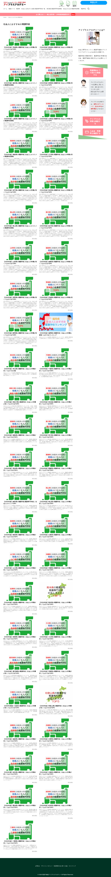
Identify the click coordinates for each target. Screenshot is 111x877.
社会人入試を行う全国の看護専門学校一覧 (33, 9)
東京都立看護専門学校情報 (54, 9)
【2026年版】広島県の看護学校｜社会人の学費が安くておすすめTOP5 (55, 536)
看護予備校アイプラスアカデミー (51, 874)
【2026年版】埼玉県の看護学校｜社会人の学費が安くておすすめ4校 (19, 370)
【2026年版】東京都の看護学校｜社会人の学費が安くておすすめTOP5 (55, 403)
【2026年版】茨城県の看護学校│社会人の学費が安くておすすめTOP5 (20, 48)
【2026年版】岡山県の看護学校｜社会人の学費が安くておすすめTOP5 (55, 502)
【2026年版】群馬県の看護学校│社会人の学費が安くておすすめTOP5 (56, 84)
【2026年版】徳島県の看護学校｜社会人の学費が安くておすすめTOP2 (19, 436)
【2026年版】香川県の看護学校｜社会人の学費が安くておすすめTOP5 (55, 436)
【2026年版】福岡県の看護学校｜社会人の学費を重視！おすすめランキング (55, 334)
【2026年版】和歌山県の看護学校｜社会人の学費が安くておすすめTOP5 (55, 707)
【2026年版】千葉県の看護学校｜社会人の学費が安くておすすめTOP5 (55, 370)
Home (5, 17)
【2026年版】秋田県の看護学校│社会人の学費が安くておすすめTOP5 (56, 191)
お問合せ (37, 866)
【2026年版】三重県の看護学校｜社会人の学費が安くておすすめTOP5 (19, 842)
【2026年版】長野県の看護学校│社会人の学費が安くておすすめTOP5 (20, 298)
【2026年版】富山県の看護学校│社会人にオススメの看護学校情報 (20, 227)
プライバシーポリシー (47, 866)
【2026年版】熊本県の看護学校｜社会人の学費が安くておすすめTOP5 (55, 603)
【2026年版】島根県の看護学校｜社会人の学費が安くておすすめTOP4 (19, 536)
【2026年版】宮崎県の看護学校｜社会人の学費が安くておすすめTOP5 (55, 672)
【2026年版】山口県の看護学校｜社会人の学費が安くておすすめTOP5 (19, 569)
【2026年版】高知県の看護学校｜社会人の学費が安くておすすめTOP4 (19, 469)
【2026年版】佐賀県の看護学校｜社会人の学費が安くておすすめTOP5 (19, 603)
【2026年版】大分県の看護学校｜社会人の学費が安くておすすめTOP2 (55, 638)
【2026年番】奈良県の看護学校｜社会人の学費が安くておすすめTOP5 (19, 773)
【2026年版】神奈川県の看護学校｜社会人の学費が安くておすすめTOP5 (19, 403)
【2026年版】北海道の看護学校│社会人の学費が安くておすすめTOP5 (56, 120)
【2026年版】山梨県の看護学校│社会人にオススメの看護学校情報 (20, 120)
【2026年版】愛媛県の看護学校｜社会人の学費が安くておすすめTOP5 (55, 469)
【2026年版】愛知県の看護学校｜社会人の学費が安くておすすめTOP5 (19, 806)
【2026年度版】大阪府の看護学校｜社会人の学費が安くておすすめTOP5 (19, 707)
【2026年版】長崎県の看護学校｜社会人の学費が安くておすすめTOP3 (19, 638)
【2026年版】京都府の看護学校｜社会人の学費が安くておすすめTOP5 (55, 773)
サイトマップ (72, 866)
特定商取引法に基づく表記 (61, 866)
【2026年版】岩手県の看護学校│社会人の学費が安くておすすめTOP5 (20, 191)
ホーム (5, 9)
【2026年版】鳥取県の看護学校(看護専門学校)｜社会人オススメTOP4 (20, 502)
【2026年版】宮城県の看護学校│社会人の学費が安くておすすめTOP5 (56, 298)
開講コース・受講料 (14, 9)
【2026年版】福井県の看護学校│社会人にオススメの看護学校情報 (20, 84)
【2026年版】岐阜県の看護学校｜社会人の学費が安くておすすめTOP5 (55, 806)
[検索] (88, 9)
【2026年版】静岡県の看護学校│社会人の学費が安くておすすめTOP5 (20, 334)
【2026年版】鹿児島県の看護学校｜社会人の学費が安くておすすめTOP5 (19, 672)
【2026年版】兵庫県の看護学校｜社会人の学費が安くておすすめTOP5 (55, 740)
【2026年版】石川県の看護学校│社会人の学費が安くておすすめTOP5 (56, 155)
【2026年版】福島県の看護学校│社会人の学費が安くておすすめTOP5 (56, 262)
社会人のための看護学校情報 (71, 9)
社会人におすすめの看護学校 (15, 17)
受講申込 (83, 9)
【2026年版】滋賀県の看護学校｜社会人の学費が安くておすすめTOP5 (19, 740)
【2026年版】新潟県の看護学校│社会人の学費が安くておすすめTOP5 (56, 48)
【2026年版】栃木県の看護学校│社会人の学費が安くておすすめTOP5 (56, 227)
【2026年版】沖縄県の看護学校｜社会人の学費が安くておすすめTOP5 (55, 569)
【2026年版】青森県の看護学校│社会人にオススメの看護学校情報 (20, 155)
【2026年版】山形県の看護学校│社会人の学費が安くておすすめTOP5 (20, 262)
